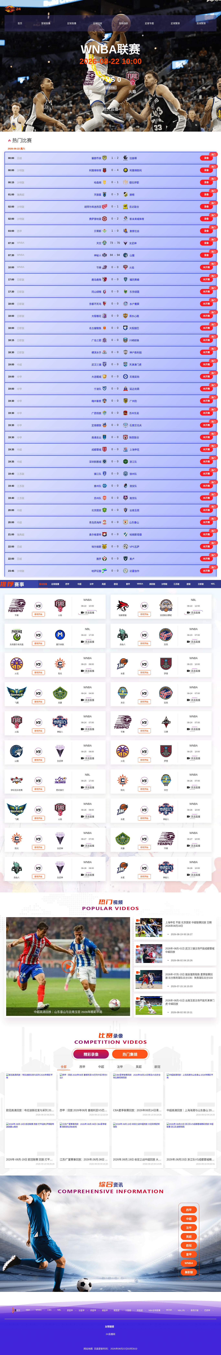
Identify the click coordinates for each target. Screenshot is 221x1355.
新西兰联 (195, 1310)
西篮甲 (93, 1310)
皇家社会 (134, 231)
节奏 (98, 267)
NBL (213, 584)
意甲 (128, 584)
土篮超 (128, 1310)
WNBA (20, 242)
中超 (19, 364)
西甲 (19, 231)
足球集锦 (175, 23)
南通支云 (96, 437)
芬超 (19, 158)
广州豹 (133, 401)
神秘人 (97, 255)
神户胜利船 (136, 352)
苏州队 (97, 498)
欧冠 (116, 584)
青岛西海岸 (95, 522)
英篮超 (140, 1310)
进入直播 (110, 109)
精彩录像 (91, 1054)
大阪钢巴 (134, 328)
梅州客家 (96, 401)
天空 (98, 243)
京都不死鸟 (95, 304)
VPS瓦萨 (134, 546)
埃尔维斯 (96, 546)
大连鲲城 (96, 376)
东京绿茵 (134, 291)
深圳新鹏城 (95, 461)
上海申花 (134, 449)
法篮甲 (81, 1310)
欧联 (189, 584)
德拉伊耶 (134, 182)
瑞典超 (20, 194)
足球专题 (149, 23)
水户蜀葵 (134, 304)
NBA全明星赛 (154, 1310)
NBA (28, 1310)
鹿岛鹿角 (96, 279)
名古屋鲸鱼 (95, 328)
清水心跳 (134, 316)
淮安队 (133, 486)
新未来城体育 (137, 219)
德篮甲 (105, 1310)
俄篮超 (116, 1310)
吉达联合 (134, 206)
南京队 (133, 498)
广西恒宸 (96, 413)
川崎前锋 (134, 340)
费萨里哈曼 (95, 219)
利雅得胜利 (136, 170)
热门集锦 (129, 1054)
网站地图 (88, 1348)
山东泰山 (134, 522)
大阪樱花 (96, 316)
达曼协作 (134, 571)
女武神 (133, 243)
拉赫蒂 (133, 158)
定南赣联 (96, 425)
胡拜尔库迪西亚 (92, 206)
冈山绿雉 (96, 291)
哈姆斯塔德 (136, 534)
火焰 (131, 267)
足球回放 (97, 23)
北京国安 (96, 510)
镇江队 (97, 473)
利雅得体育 (95, 170)
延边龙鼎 (134, 389)
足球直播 (71, 23)
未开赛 (206, 267)
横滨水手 (96, 352)
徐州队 (133, 473)
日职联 (20, 279)
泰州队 (97, 486)
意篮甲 (70, 1310)
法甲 (92, 584)
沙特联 (20, 170)
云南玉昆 (134, 510)
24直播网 (110, 1334)
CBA (49, 1310)
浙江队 (133, 461)
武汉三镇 (96, 364)
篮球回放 (123, 23)
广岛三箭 (96, 340)
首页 (20, 23)
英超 (104, 584)
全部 (63, 1066)
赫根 (132, 194)
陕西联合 (134, 437)
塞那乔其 (96, 158)
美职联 (152, 584)
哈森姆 (97, 182)
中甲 (19, 376)
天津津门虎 (135, 364)
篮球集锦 (201, 23)
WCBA (169, 1310)
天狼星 (97, 194)
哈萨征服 (96, 571)
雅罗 (98, 558)
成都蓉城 (96, 449)
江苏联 (20, 473)
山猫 (132, 255)
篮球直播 (45, 23)
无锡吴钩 (134, 376)
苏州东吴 (134, 413)
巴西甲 (207, 1310)
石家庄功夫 (136, 425)
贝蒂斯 (97, 231)
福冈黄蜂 (134, 279)
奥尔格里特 (95, 534)
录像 (206, 158)
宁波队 (97, 389)
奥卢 (132, 558)
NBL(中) (181, 1310)
